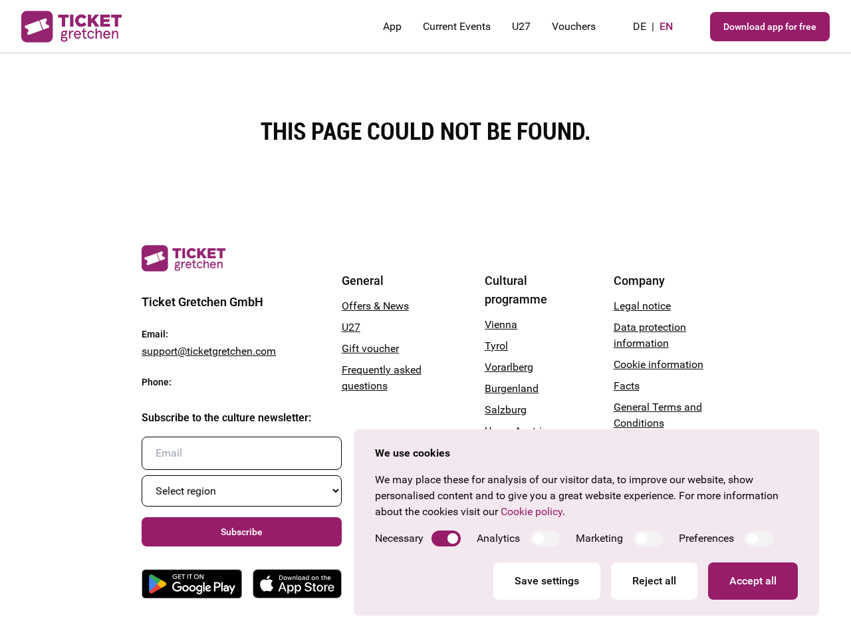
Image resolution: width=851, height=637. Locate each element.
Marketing (599, 538)
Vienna (501, 324)
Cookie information (658, 364)
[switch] (446, 538)
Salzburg (506, 409)
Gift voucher (370, 348)
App (392, 26)
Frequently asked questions (382, 377)
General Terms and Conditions (658, 415)
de (639, 26)
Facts (627, 385)
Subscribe (242, 532)
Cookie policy (531, 511)
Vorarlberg (509, 367)
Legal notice (642, 306)
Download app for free (769, 26)
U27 (521, 26)
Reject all (654, 580)
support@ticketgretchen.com (209, 351)
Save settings (547, 580)
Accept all (753, 580)
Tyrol (496, 345)
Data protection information (650, 335)
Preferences (706, 538)
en (666, 26)
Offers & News (375, 306)
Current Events (457, 26)
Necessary (399, 538)
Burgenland (512, 388)
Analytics (498, 538)
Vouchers (574, 26)
